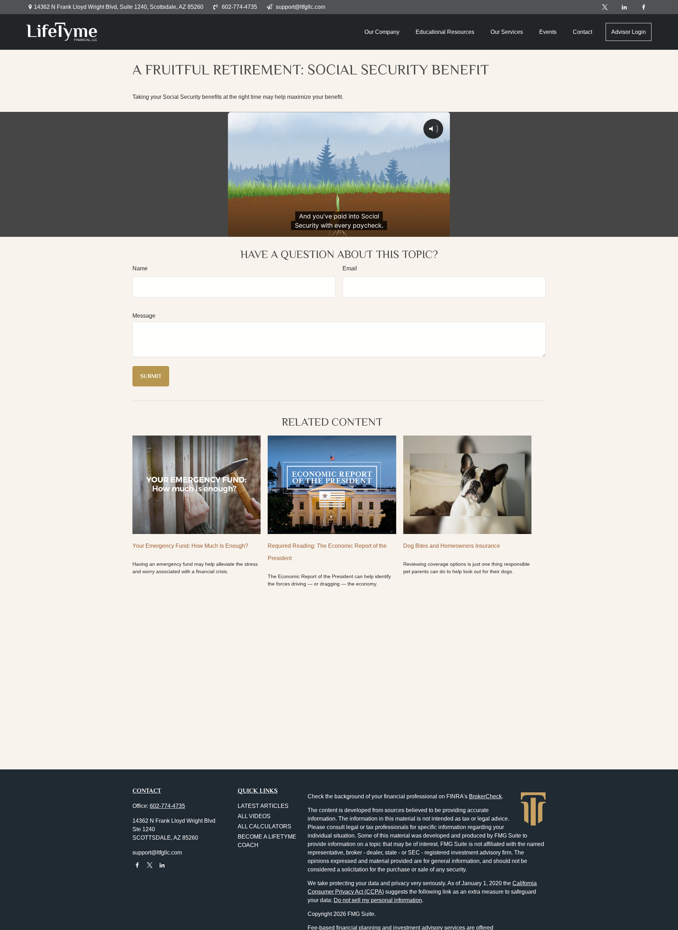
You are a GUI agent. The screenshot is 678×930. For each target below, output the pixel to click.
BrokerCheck (485, 796)
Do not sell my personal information (378, 900)
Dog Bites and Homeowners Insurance (451, 546)
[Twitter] (605, 7)
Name (140, 268)
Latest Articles (263, 806)
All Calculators (264, 826)
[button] (382, 32)
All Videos (254, 816)
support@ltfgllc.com (300, 7)
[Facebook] (644, 7)
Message (143, 316)
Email (350, 268)
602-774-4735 (239, 7)
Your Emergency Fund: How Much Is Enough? (190, 546)
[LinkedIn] (624, 7)
